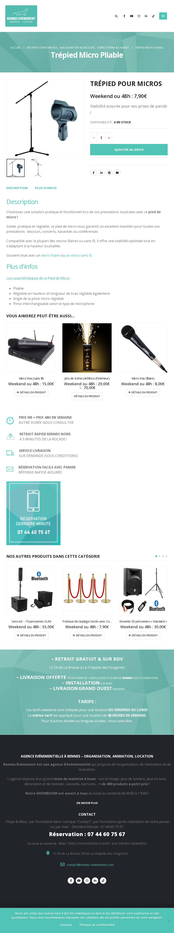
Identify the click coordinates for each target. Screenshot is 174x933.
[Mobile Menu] (163, 16)
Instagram (87, 880)
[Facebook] (124, 16)
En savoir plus (87, 803)
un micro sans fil (78, 255)
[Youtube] (132, 16)
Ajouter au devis (129, 149)
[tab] (17, 188)
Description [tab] (17, 188)
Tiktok (103, 880)
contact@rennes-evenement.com (90, 865)
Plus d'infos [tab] (46, 188)
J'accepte (65, 924)
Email (117, 172)
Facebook (93, 172)
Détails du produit (33, 392)
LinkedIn (101, 172)
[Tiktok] (153, 16)
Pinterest (109, 172)
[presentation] (11, 118)
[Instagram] (139, 16)
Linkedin (95, 880)
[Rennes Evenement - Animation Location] (16, 16)
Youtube (79, 880)
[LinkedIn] (146, 16)
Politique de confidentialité (97, 924)
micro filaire (50, 255)
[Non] (169, 920)
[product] (31, 347)
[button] (156, 556)
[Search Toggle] (116, 16)
